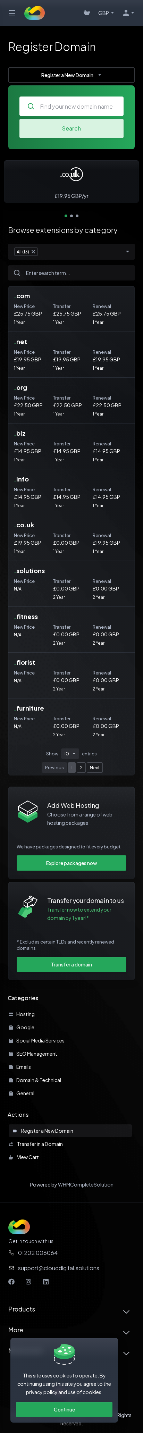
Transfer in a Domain (39, 1144)
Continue (64, 1409)
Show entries (71, 753)
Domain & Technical (38, 1080)
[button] (66, 216)
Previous (54, 767)
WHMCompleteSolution (85, 1184)
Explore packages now (71, 863)
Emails (23, 1067)
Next (95, 767)
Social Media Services (40, 1040)
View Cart (27, 1157)
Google (25, 1027)
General (25, 1093)
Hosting (25, 1014)
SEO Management (36, 1053)
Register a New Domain (46, 1131)
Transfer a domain (71, 964)
